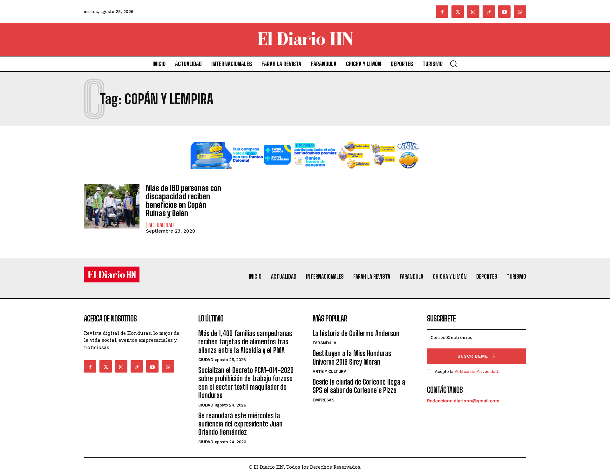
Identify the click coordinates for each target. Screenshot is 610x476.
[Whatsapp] (520, 11)
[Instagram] (473, 11)
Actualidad (161, 225)
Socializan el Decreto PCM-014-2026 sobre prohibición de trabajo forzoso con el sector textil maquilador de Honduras (246, 383)
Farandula (324, 342)
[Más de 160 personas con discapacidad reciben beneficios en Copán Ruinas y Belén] (111, 206)
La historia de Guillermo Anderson (356, 333)
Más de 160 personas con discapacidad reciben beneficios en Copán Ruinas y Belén (183, 200)
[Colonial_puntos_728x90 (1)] (305, 174)
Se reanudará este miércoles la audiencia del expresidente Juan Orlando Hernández (240, 424)
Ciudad (205, 359)
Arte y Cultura (329, 371)
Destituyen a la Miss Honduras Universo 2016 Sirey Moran (352, 357)
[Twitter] (457, 11)
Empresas (323, 400)
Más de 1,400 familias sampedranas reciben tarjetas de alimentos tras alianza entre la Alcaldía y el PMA (245, 341)
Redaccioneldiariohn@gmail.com (463, 400)
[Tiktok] (489, 11)
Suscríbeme (473, 356)
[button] (453, 63)
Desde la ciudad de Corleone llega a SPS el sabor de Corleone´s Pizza (359, 386)
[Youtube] (504, 11)
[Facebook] (442, 11)
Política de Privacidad (476, 371)
